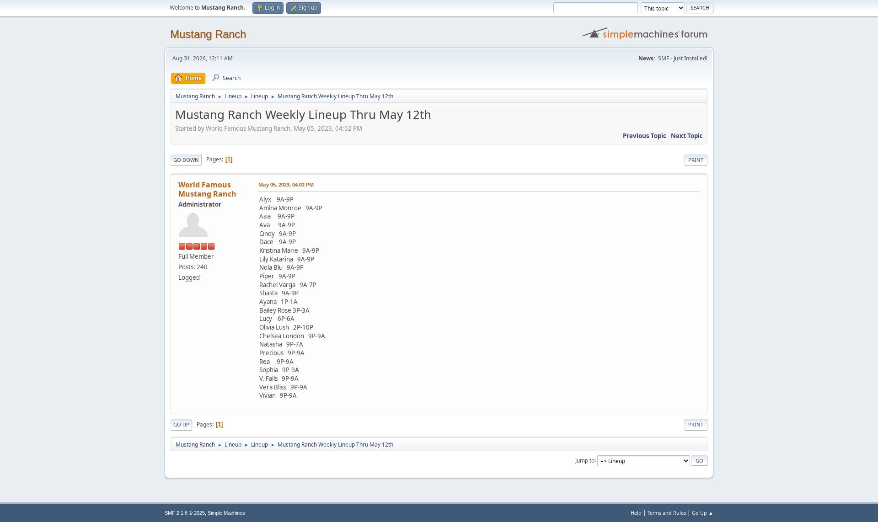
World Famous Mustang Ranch (207, 189)
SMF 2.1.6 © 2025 (185, 513)
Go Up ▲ (702, 512)
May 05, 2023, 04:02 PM (286, 184)
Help (636, 512)
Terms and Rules (667, 512)
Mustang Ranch (208, 34)
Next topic (687, 136)
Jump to (584, 460)
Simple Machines (226, 513)
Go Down (186, 159)
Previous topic (644, 136)
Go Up (181, 424)
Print (695, 159)
